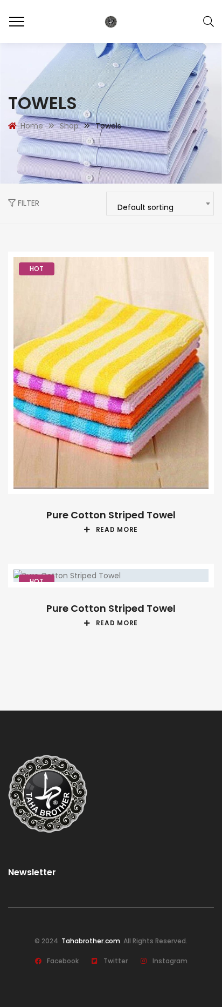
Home (31, 125)
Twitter (115, 960)
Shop (69, 125)
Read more (117, 529)
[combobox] (160, 203)
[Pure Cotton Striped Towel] (111, 373)
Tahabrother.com (90, 940)
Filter (27, 203)
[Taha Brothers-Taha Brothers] (111, 21)
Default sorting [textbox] (145, 207)
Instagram (170, 960)
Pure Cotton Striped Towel (111, 515)
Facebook (63, 960)
